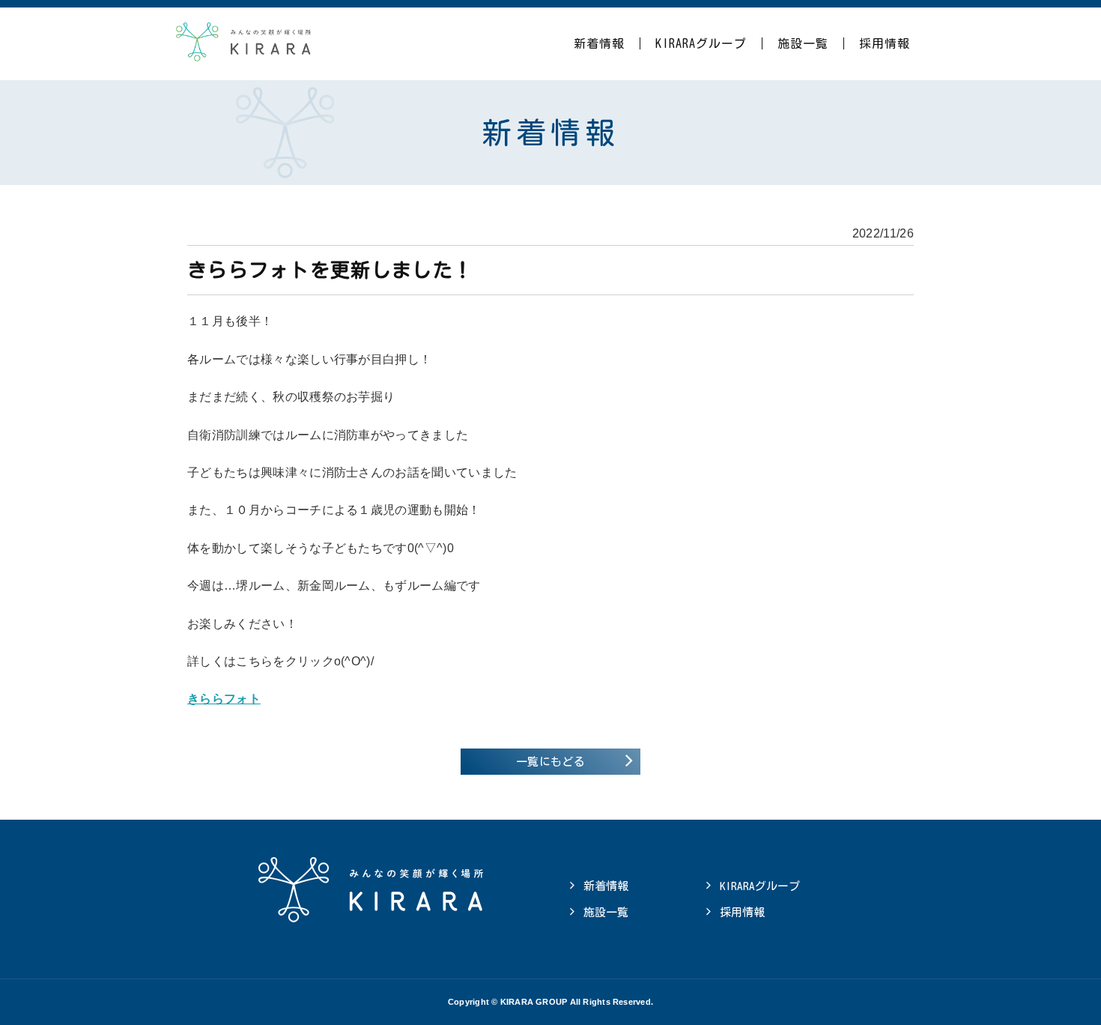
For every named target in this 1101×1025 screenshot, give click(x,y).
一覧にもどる (550, 761)
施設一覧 (802, 43)
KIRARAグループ (701, 43)
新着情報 (599, 43)
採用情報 (884, 43)
